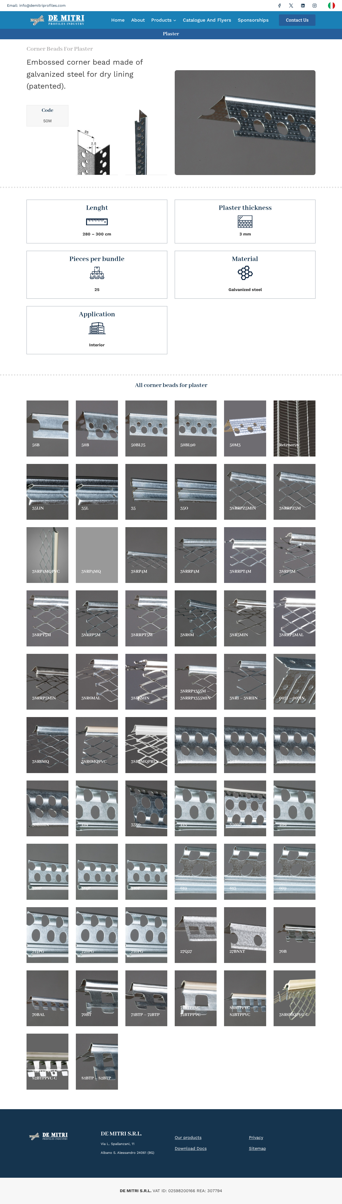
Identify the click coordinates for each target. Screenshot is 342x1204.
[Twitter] (291, 5)
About (138, 20)
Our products (188, 1137)
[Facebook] (279, 5)
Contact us (297, 20)
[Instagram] (314, 5)
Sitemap (257, 1148)
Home (118, 20)
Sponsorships (253, 20)
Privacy (256, 1137)
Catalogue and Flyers (207, 20)
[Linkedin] (303, 5)
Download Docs (191, 1148)
